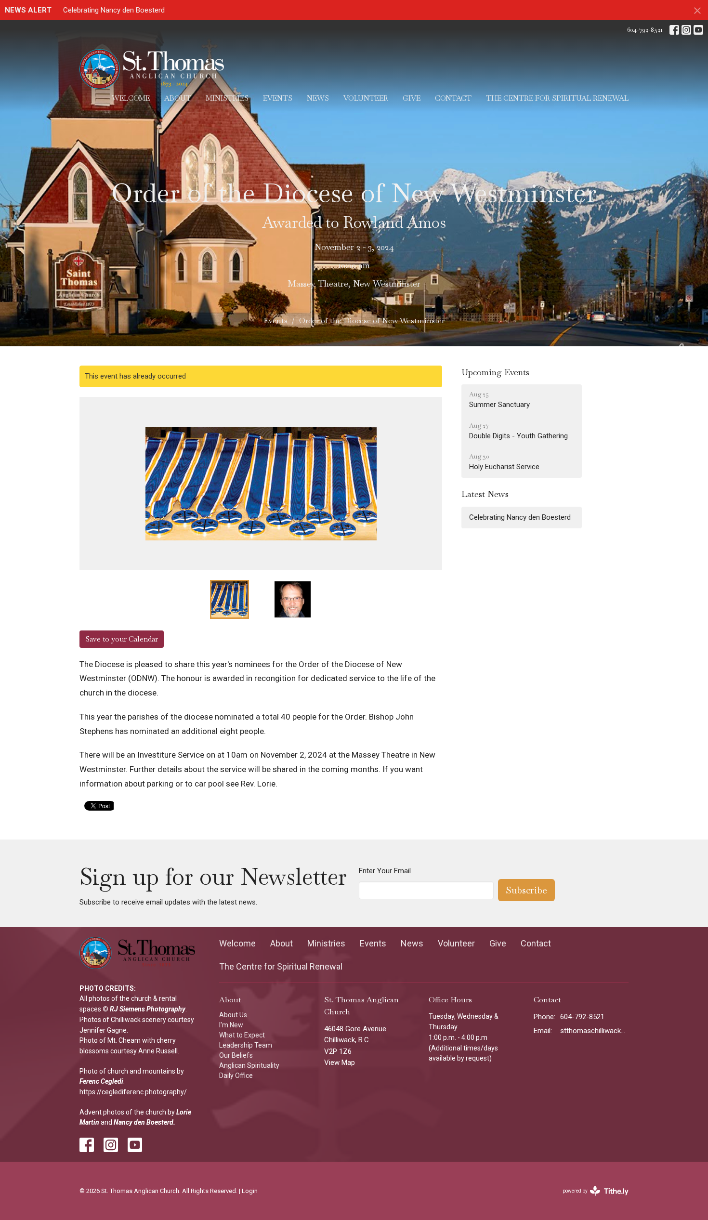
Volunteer (365, 98)
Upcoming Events (495, 372)
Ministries (227, 98)
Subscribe (526, 890)
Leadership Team (245, 1045)
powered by (592, 1199)
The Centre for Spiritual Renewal (557, 98)
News (318, 98)
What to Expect (242, 1035)
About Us (233, 1015)
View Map (339, 1062)
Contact (453, 98)
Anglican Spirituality (249, 1065)
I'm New (231, 1025)
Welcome (131, 98)
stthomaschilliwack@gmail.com (594, 1030)
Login (250, 1190)
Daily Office (236, 1075)
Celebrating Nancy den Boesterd (114, 10)
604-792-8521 (644, 30)
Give (411, 98)
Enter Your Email (385, 870)
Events (277, 98)
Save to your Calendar (121, 638)
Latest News (485, 493)
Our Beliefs (236, 1055)
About (177, 98)
